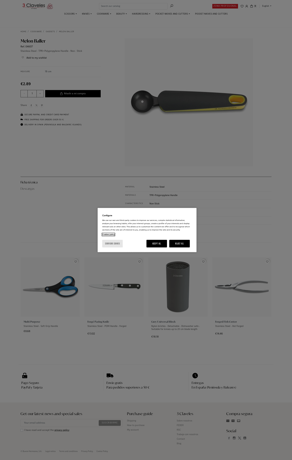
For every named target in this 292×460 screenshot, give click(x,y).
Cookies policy (108, 234)
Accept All (156, 243)
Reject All (179, 243)
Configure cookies (112, 243)
